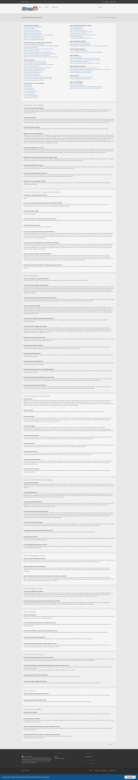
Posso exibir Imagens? (28, 89)
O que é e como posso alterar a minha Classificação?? (36, 55)
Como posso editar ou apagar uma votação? (34, 69)
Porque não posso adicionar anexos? (32, 72)
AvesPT (46, 7)
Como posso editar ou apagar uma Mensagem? (34, 63)
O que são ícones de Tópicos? (30, 97)
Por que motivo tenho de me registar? (32, 27)
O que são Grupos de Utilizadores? (78, 30)
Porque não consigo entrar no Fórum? (32, 33)
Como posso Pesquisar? (76, 57)
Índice (28, 770)
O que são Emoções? (28, 88)
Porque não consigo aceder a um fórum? (33, 71)
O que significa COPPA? (29, 28)
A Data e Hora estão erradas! (30, 47)
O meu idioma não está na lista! (31, 50)
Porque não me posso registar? (31, 30)
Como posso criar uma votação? (31, 66)
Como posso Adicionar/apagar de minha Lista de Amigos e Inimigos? (86, 52)
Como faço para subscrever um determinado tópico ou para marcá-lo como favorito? (90, 69)
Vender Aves (55, 7)
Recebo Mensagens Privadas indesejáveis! (80, 44)
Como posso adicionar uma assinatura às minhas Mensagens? (38, 64)
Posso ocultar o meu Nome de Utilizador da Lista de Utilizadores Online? (40, 46)
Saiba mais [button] (46, 777)
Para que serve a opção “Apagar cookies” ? (33, 39)
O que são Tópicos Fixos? (29, 94)
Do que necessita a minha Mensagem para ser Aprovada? (37, 78)
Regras (55, 756)
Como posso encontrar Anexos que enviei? (80, 78)
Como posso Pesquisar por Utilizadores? (80, 61)
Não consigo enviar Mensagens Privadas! (80, 42)
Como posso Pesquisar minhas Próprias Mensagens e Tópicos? (85, 63)
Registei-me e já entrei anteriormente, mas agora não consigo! (38, 35)
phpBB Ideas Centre (105, 720)
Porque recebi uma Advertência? (31, 74)
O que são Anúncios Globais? (30, 91)
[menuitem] (113, 1)
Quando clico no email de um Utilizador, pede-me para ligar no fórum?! (40, 56)
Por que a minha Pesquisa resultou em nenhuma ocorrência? (85, 58)
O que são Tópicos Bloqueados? (31, 96)
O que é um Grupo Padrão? (76, 36)
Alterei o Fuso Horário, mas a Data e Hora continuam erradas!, (38, 49)
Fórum (40, 7)
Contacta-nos (89, 756)
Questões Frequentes (59, 758)
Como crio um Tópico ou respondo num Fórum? (34, 61)
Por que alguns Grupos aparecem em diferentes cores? (83, 35)
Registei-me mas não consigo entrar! (32, 31)
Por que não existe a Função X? (77, 85)
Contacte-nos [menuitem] (104, 770)
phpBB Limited (60, 714)
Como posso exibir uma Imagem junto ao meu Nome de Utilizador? (39, 53)
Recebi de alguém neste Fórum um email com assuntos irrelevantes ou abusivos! (89, 46)
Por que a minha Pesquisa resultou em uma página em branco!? (85, 60)
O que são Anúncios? (28, 92)
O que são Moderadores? (76, 28)
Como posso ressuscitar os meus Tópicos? (33, 80)
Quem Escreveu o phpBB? (76, 83)
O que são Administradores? (77, 27)
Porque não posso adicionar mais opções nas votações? (37, 67)
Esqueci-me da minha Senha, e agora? (32, 36)
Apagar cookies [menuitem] (112, 770)
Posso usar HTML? (27, 86)
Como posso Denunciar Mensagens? (32, 75)
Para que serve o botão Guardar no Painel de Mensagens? (37, 77)
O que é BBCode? (27, 85)
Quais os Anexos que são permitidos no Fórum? (81, 77)
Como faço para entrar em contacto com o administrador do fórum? (86, 88)
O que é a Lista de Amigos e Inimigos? (79, 50)
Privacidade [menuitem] (97, 770)
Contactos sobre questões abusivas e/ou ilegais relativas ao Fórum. (86, 86)
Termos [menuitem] (91, 770)
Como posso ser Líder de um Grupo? (78, 33)
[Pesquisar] (114, 7)
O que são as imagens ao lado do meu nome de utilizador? (37, 52)
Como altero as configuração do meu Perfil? (34, 44)
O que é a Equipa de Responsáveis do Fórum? (81, 38)
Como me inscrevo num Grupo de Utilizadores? (81, 31)
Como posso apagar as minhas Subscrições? (81, 72)
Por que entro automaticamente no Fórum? (33, 38)
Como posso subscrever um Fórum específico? (81, 71)
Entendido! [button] (130, 777)
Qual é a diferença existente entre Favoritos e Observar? (83, 68)
